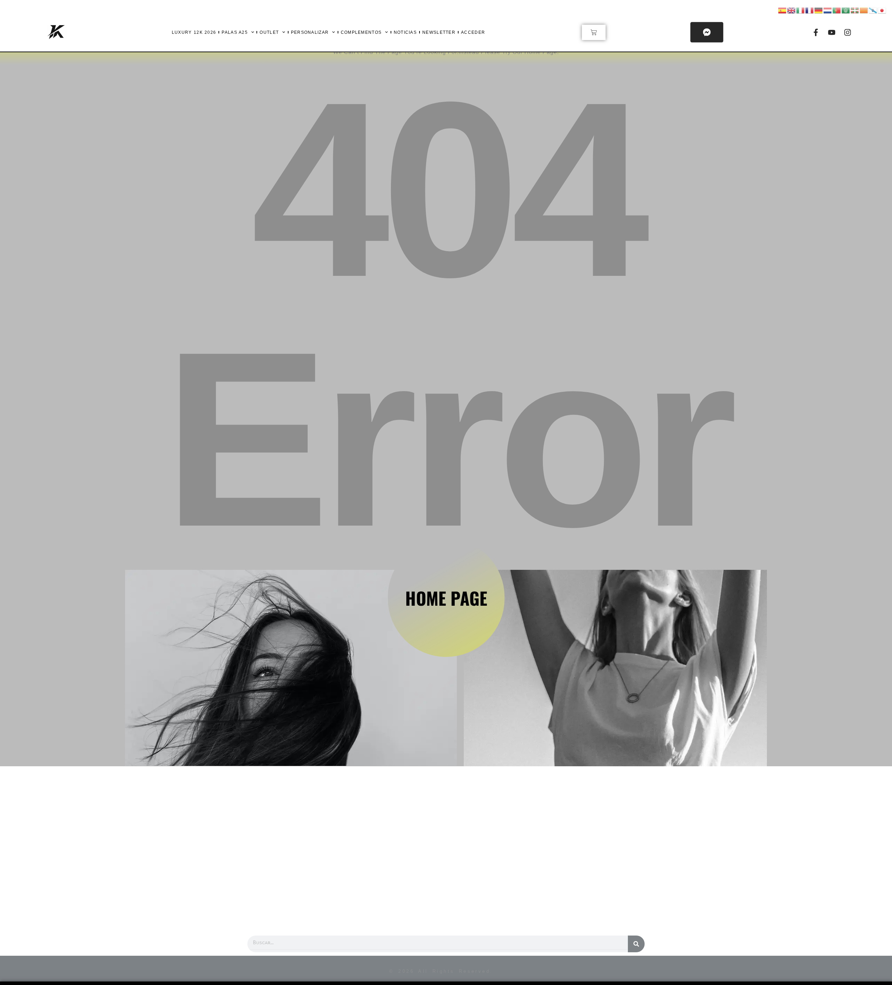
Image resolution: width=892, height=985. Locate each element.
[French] (809, 10)
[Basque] (855, 10)
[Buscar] (636, 944)
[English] (791, 10)
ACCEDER (473, 32)
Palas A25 (235, 32)
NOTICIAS (405, 32)
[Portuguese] (836, 10)
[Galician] (873, 10)
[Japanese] (882, 10)
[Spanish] (782, 10)
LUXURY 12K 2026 (194, 32)
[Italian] (800, 10)
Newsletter (438, 32)
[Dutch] (827, 10)
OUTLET (269, 32)
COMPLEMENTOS (361, 32)
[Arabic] (846, 10)
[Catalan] (864, 10)
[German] (818, 10)
